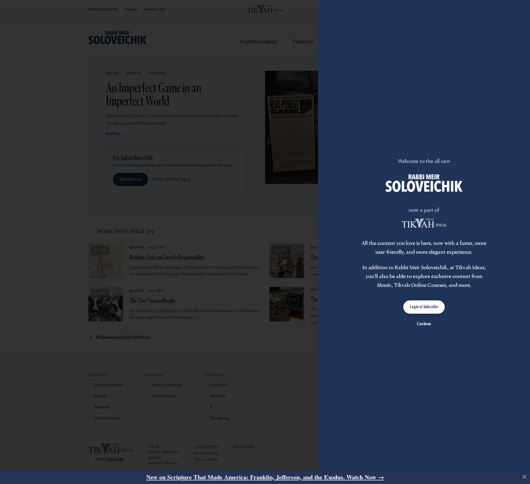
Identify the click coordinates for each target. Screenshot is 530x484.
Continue (424, 324)
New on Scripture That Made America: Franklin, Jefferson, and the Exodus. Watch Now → (265, 477)
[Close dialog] (524, 476)
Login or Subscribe (424, 307)
